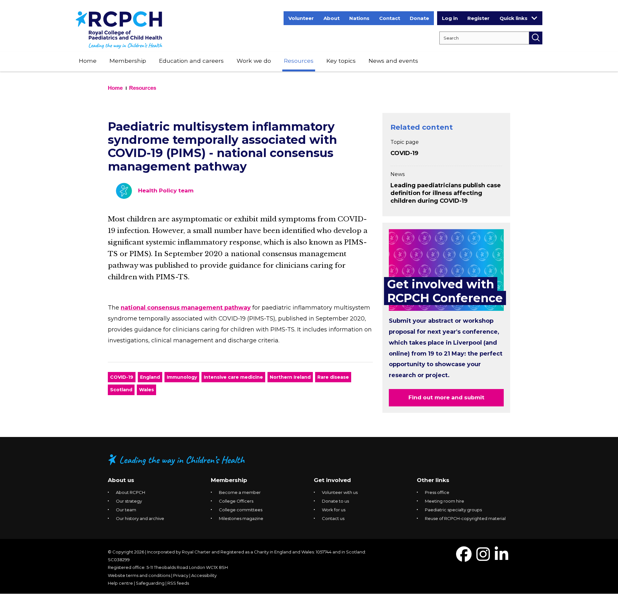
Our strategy (129, 501)
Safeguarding (150, 583)
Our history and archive (140, 518)
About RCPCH (130, 492)
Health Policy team (165, 190)
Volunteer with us (340, 492)
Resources (299, 60)
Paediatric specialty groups (453, 509)
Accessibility (204, 575)
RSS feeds (178, 583)
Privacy (180, 575)
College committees (240, 509)
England (150, 377)
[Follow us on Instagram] (483, 558)
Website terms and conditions (139, 575)
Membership (127, 60)
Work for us (333, 509)
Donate (419, 18)
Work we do (254, 60)
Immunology (182, 377)
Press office (437, 492)
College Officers (236, 501)
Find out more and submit (446, 397)
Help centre (120, 583)
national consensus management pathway (186, 307)
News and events (393, 60)
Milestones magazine (241, 518)
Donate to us (335, 501)
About (331, 18)
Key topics (341, 60)
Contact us (333, 518)
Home (88, 60)
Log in (450, 18)
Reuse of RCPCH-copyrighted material (465, 518)
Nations (359, 18)
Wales (146, 390)
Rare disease (333, 377)
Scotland (121, 390)
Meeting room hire (444, 501)
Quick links (514, 18)
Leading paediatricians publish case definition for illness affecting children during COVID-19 (445, 193)
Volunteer (301, 18)
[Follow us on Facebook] (464, 558)
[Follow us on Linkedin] (501, 558)
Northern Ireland (290, 377)
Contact (389, 18)
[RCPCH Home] (119, 29)
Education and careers (191, 60)
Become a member (240, 492)
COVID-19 (121, 377)
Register (478, 18)
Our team (126, 509)
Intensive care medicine (233, 377)
